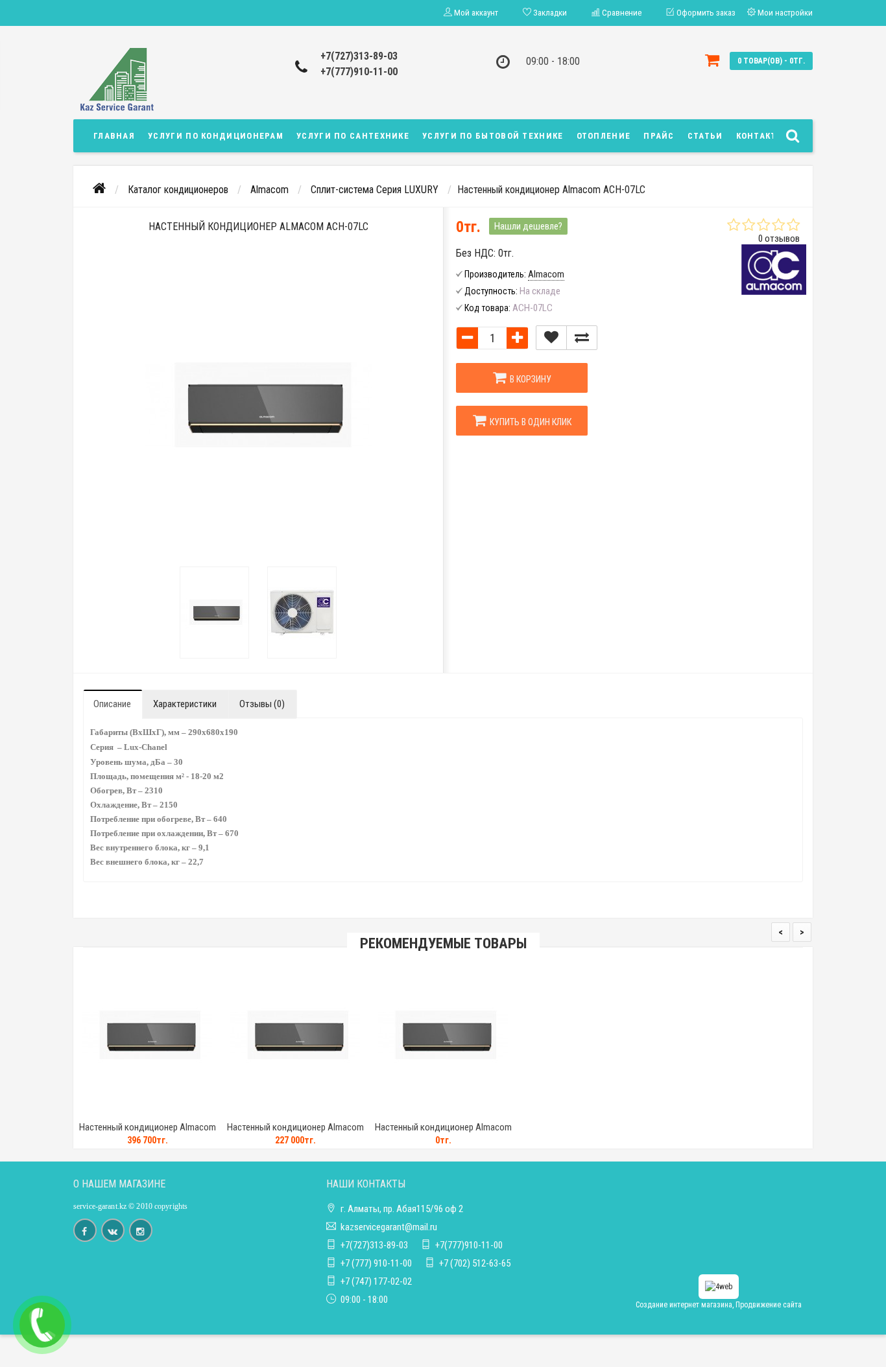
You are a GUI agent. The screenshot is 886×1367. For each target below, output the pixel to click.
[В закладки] (551, 337)
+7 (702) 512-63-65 (474, 1263)
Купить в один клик (528, 422)
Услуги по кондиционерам (215, 136)
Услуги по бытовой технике (493, 136)
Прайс (659, 136)
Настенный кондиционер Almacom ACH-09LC (443, 1133)
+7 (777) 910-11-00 (376, 1263)
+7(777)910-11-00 (359, 71)
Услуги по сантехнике (352, 136)
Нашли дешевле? (528, 226)
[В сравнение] (581, 337)
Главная (114, 136)
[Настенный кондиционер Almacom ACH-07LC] (214, 613)
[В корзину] (116, 1110)
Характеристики (185, 704)
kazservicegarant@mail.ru (389, 1227)
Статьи (705, 136)
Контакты (760, 136)
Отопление (604, 136)
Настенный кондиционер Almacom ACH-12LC (295, 1133)
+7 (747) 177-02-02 (376, 1281)
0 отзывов (779, 238)
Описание (112, 704)
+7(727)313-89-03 (359, 56)
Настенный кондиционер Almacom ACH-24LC (147, 1133)
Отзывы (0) (262, 704)
